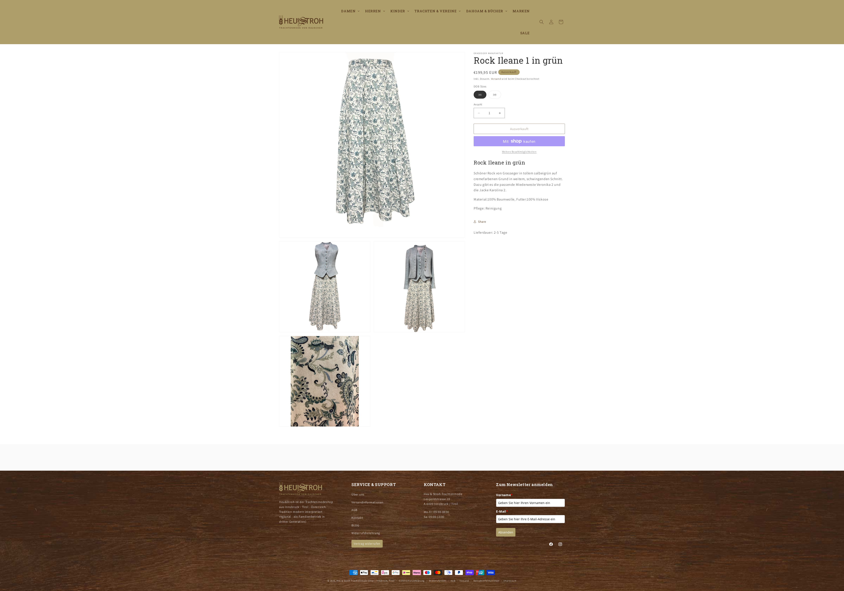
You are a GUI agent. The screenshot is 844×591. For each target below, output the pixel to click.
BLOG (355, 525)
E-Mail (502, 511)
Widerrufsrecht (437, 580)
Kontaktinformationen (486, 580)
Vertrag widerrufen (367, 544)
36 (482, 95)
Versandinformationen (367, 502)
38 (497, 95)
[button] (541, 22)
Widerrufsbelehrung (365, 533)
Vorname (504, 495)
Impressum (510, 580)
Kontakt (357, 518)
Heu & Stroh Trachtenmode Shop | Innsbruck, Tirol (366, 580)
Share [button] (482, 222)
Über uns (357, 494)
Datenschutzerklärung (412, 580)
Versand (496, 78)
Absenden (505, 532)
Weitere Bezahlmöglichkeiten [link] (519, 151)
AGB (354, 510)
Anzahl (478, 104)
